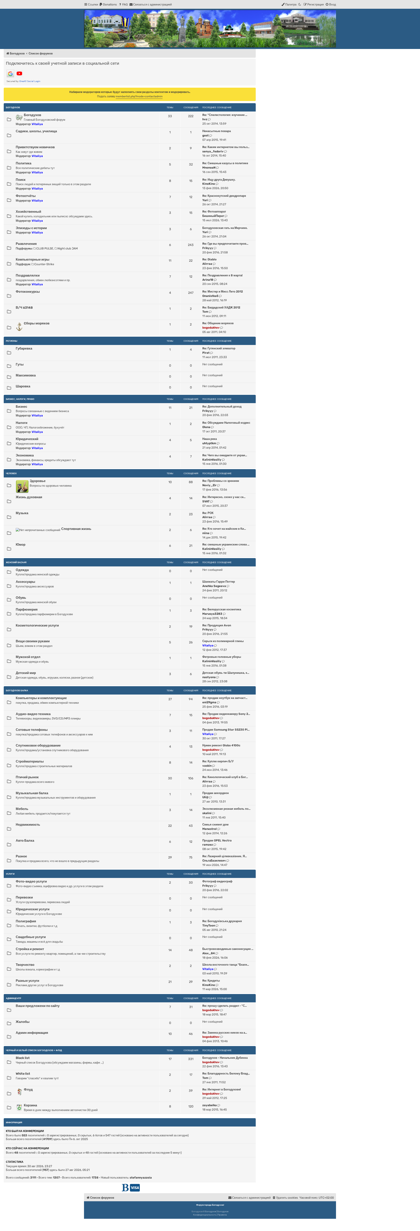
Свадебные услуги (31, 937)
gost (205, 135)
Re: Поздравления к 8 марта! (222, 275)
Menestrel (209, 829)
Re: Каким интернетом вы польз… (225, 147)
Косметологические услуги (37, 625)
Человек (11, 473)
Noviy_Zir (209, 485)
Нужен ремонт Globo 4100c (221, 745)
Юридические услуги (32, 909)
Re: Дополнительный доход (222, 406)
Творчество (25, 965)
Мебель (22, 809)
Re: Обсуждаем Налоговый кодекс (226, 422)
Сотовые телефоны (32, 730)
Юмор (20, 545)
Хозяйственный (28, 212)
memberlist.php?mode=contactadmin (139, 96)
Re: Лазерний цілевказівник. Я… (224, 856)
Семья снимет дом (215, 824)
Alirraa (207, 263)
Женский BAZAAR (16, 562)
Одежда (22, 570)
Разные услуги (27, 981)
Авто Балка (25, 841)
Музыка (22, 513)
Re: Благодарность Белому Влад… (226, 1073)
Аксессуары (25, 582)
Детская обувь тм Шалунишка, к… (225, 672)
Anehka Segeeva (214, 586)
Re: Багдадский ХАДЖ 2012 (221, 307)
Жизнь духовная (29, 497)
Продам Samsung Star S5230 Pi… (226, 729)
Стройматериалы (30, 761)
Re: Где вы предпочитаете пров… (225, 243)
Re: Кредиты (211, 980)
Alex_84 (208, 953)
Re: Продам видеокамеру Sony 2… (226, 714)
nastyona (209, 677)
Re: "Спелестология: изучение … (224, 115)
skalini (207, 813)
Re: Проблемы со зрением (220, 480)
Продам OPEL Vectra (217, 840)
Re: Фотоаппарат (214, 211)
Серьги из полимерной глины (223, 641)
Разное (21, 856)
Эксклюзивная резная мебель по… (226, 808)
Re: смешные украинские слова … (225, 544)
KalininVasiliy (211, 459)
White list (23, 1074)
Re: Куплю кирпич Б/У (218, 761)
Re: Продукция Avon (216, 625)
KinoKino (208, 183)
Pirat (206, 352)
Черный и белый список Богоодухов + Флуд (34, 1050)
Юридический (27, 439)
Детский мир (26, 673)
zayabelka (209, 1105)
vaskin (207, 765)
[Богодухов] (210, 28)
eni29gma (209, 702)
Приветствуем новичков (35, 147)
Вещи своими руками (33, 641)
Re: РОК (208, 513)
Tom (205, 311)
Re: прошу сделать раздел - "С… (224, 1005)
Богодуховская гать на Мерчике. (225, 228)
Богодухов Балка (17, 690)
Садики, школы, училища (36, 131)
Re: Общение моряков (218, 323)
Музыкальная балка (32, 793)
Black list (23, 1058)
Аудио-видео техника (33, 714)
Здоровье (38, 481)
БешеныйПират (213, 216)
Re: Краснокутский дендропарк (224, 195)
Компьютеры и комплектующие (41, 698)
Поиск (21, 180)
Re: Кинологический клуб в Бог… (225, 777)
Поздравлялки (28, 275)
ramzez (207, 844)
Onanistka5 (210, 296)
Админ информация (32, 1033)
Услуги (10, 874)
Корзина (30, 1105)
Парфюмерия (27, 609)
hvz (204, 119)
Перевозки (24, 897)
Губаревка (24, 348)
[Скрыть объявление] (253, 91)
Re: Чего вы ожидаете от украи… (224, 455)
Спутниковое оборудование (38, 745)
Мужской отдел (28, 657)
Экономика (25, 455)
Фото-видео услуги (31, 881)
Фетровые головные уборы (221, 656)
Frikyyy (207, 248)
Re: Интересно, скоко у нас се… (223, 497)
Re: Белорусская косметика (221, 609)
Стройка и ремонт (30, 949)
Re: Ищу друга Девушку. (219, 179)
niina (205, 533)
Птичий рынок (27, 777)
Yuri (205, 200)
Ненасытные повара (216, 131)
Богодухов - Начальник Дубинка (225, 1057)
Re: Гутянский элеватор (218, 348)
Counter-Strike (44, 264)
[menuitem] (108, 4)
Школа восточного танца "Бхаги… (225, 964)
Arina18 (207, 279)
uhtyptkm (209, 443)
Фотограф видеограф (217, 881)
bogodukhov (211, 327)
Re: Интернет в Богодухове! (221, 1089)
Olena (206, 427)
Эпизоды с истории (31, 228)
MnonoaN (208, 167)
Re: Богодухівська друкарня (222, 921)
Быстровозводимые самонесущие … (227, 949)
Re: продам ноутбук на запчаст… (224, 698)
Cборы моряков (36, 323)
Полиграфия (26, 921)
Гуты (20, 364)
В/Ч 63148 (24, 308)
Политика (23, 163)
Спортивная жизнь (76, 529)
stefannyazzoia (141, 1177)
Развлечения (26, 244)
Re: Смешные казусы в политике (225, 163)
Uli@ (205, 797)
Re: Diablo (209, 259)
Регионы (11, 341)
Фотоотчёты (26, 196)
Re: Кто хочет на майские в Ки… (224, 528)
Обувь (21, 598)
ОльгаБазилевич (214, 860)
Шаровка (23, 386)
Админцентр (13, 998)
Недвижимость (28, 825)
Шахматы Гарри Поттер (218, 581)
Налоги (21, 423)
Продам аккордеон (215, 793)
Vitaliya (37, 124)
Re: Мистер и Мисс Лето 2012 (222, 291)
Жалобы (23, 1022)
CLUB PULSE (44, 248)
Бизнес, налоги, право (20, 399)
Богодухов (13, 107)
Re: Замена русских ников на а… (224, 1032)
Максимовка (26, 375)
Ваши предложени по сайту (38, 1006)
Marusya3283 (212, 613)
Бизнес (21, 407)
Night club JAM (68, 248)
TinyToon (208, 925)
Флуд (28, 1090)
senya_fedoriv (213, 151)
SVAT (206, 501)
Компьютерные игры (32, 259)
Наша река (209, 439)
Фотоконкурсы (28, 292)
